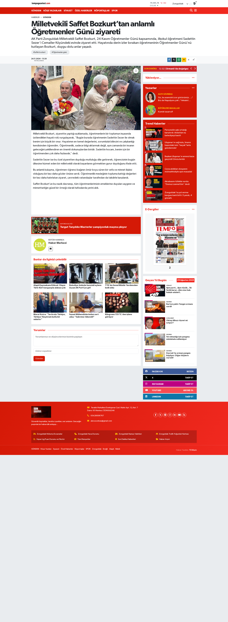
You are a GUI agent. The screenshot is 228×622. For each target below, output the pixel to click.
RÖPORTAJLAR (101, 10)
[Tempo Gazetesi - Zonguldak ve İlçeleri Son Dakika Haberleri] (41, 3)
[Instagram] (170, 415)
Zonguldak (96, 449)
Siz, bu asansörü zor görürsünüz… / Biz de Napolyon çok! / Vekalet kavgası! (175, 99)
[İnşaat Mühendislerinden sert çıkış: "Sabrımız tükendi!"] (86, 302)
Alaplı (111, 449)
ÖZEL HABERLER (83, 10)
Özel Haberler (67, 449)
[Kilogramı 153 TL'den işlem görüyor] (122, 302)
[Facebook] (155, 415)
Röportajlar (79, 449)
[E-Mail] (50, 249)
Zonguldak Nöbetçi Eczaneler (49, 434)
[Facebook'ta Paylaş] (169, 60)
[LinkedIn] (174, 415)
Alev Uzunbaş (165, 94)
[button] (191, 69)
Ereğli (105, 449)
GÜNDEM (36, 10)
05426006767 (97, 416)
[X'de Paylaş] (174, 60)
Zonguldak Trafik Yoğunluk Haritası (174, 434)
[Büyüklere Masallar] (150, 110)
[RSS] (184, 415)
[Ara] (191, 10)
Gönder (39, 358)
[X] (160, 415)
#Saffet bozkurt (39, 52)
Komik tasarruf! (165, 112)
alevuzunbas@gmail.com (101, 421)
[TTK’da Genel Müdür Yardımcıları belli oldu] (122, 273)
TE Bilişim (193, 450)
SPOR (114, 10)
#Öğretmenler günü (59, 52)
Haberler (35, 17)
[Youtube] (179, 415)
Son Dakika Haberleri (127, 439)
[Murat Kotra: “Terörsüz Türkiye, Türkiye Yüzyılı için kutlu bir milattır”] (50, 302)
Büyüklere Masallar (169, 108)
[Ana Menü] (195, 10)
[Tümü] (193, 78)
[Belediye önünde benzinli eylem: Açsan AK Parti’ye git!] (86, 273)
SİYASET (68, 10)
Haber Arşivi (164, 439)
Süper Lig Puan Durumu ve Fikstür (51, 439)
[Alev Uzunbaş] (150, 97)
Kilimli (117, 449)
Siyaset (56, 449)
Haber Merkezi (57, 243)
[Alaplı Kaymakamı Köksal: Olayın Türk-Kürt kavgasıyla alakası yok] (50, 273)
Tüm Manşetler (83, 439)
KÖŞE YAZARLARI (52, 10)
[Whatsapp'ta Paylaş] (179, 60)
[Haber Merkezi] (40, 245)
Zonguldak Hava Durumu (88, 434)
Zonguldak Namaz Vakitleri (130, 434)
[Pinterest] (165, 415)
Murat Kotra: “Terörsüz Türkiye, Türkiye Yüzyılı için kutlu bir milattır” (49, 316)
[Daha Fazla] (184, 60)
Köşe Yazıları (46, 449)
